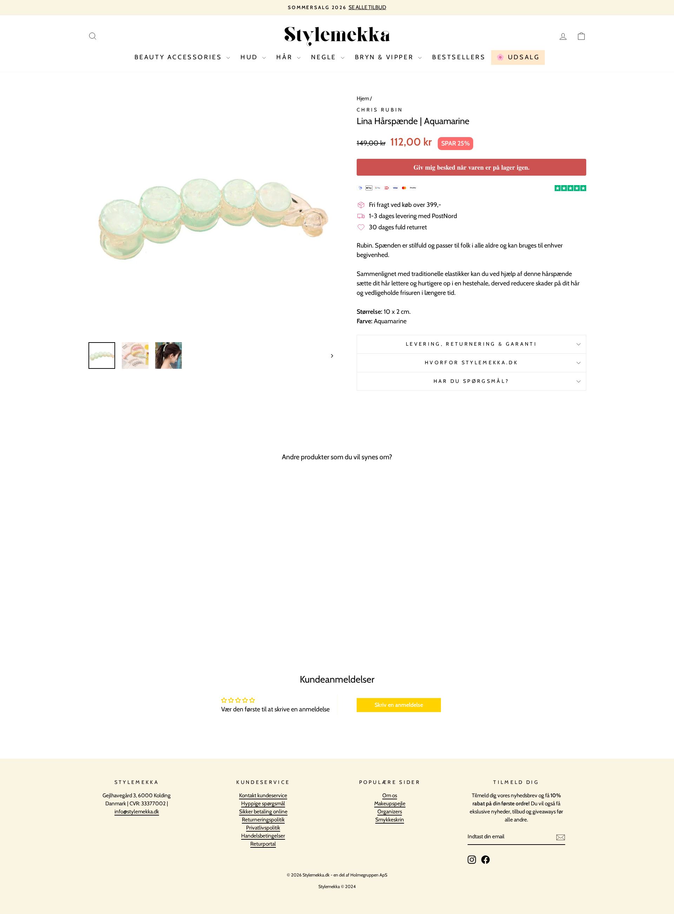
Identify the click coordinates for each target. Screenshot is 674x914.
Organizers (389, 811)
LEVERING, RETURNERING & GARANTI (471, 344)
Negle (325, 57)
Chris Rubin (380, 110)
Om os (389, 795)
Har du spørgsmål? (471, 381)
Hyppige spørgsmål (263, 803)
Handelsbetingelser (263, 835)
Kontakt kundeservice (263, 795)
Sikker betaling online (263, 811)
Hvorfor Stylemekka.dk (471, 362)
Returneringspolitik (263, 819)
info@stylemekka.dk (136, 811)
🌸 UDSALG (518, 57)
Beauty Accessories (179, 57)
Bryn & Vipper (385, 57)
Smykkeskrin (389, 819)
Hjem (363, 98)
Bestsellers (459, 57)
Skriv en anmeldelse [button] (399, 705)
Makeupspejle (389, 803)
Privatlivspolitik (263, 827)
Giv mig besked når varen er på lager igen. (472, 167)
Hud (250, 57)
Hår (285, 57)
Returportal (263, 843)
